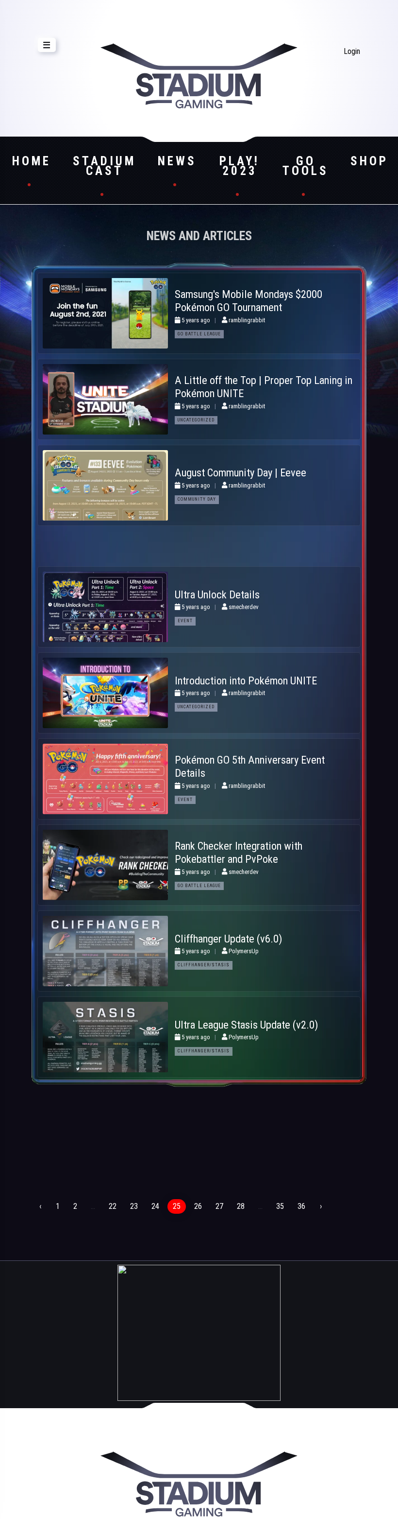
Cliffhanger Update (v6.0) (228, 938)
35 (280, 1206)
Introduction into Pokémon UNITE (246, 680)
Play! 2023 (239, 166)
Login (352, 51)
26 (198, 1206)
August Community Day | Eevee (240, 472)
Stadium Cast (104, 166)
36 (301, 1206)
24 (155, 1206)
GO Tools (305, 166)
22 (112, 1206)
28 (241, 1206)
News (177, 161)
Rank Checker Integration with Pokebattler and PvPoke (238, 852)
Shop (369, 161)
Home (31, 161)
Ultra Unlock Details (217, 594)
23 (134, 1206)
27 (219, 1206)
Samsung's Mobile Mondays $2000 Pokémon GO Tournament (248, 301)
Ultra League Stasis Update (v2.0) (246, 1024)
